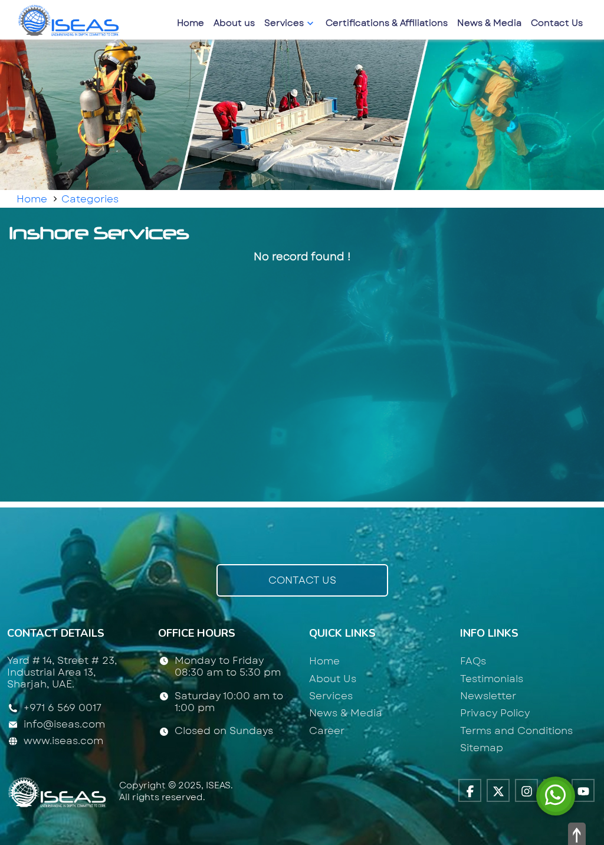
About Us (332, 679)
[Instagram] (526, 790)
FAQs (473, 661)
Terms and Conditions (516, 730)
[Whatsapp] (556, 795)
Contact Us (557, 23)
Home (190, 23)
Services (285, 23)
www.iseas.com (63, 740)
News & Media (489, 23)
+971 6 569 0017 (62, 708)
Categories (90, 199)
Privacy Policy (495, 713)
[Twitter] (498, 790)
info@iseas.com (64, 724)
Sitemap (481, 748)
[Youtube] (583, 790)
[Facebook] (469, 790)
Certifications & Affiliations (387, 23)
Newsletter (488, 696)
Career (326, 730)
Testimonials (491, 679)
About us (234, 23)
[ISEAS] (58, 791)
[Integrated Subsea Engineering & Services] (70, 19)
